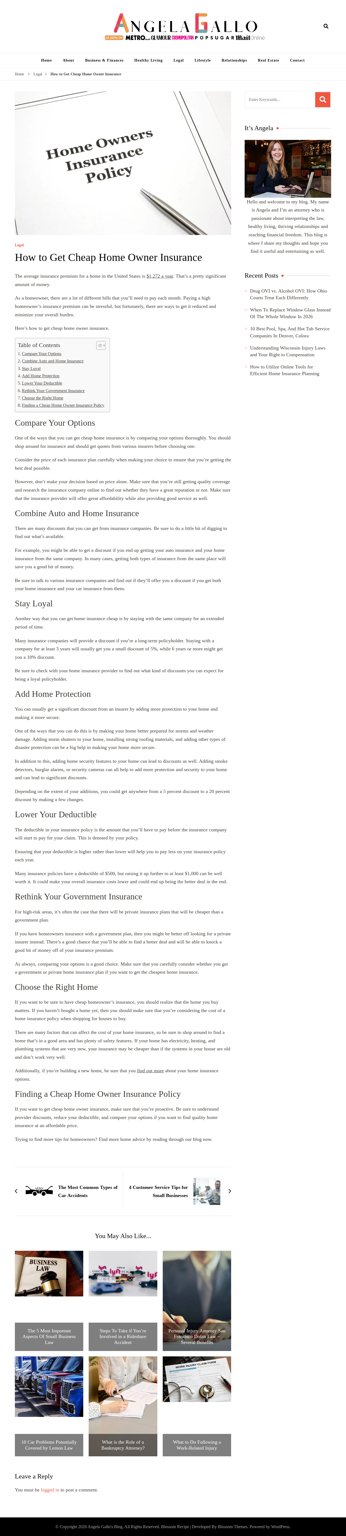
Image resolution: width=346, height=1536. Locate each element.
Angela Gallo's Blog (105, 1526)
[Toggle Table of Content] (98, 345)
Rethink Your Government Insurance (53, 390)
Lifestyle (203, 60)
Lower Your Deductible (42, 383)
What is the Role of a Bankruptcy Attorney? (123, 1445)
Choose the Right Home (42, 398)
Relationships (234, 60)
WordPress (280, 1526)
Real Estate (268, 60)
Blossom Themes (232, 1526)
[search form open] (326, 26)
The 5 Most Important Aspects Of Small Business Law (49, 1336)
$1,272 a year (160, 276)
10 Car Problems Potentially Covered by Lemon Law (49, 1445)
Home (46, 60)
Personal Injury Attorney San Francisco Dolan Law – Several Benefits (196, 1336)
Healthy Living (148, 60)
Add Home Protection (40, 376)
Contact (297, 60)
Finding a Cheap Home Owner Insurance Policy (63, 405)
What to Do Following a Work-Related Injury (197, 1445)
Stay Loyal (31, 368)
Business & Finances (104, 60)
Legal (179, 60)
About (68, 60)
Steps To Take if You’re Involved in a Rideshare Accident (122, 1336)
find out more (150, 1070)
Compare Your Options (41, 353)
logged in (50, 1490)
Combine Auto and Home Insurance (53, 361)
